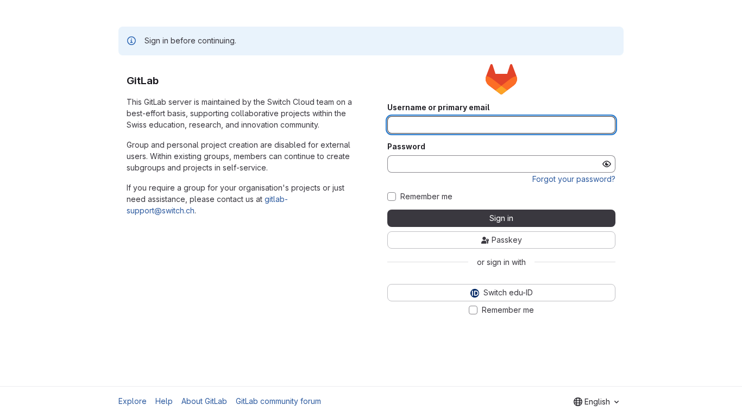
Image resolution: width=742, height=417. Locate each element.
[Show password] (606, 164)
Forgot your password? (573, 179)
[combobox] (596, 401)
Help (164, 401)
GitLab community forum (278, 401)
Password (406, 146)
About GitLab (204, 401)
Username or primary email (438, 107)
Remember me (426, 196)
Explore (132, 401)
